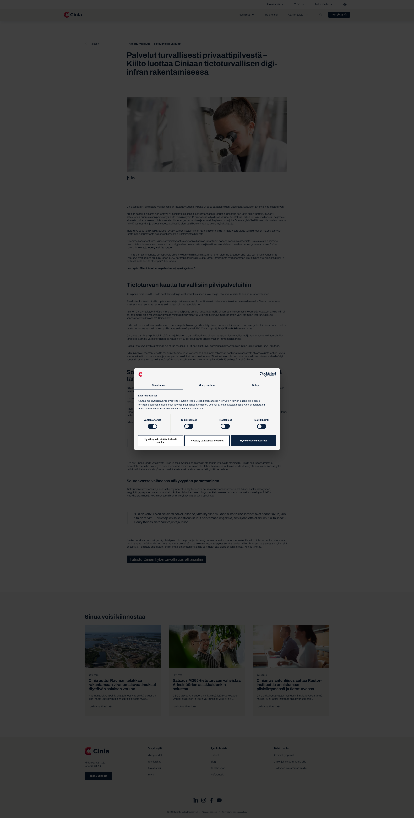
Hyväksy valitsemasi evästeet (207, 440)
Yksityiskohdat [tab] (207, 385)
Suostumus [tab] (158, 385)
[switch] (188, 426)
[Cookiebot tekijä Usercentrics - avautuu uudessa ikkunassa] (262, 374)
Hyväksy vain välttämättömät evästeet (160, 440)
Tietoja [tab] (255, 385)
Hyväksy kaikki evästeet (253, 440)
